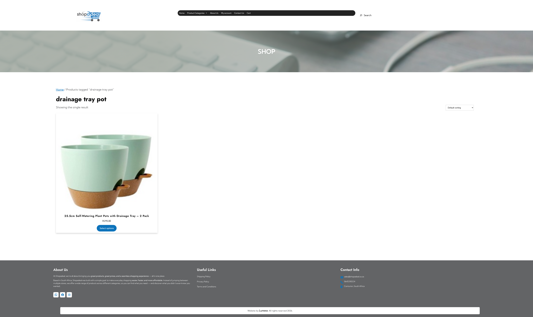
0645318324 (349, 281)
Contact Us (239, 13)
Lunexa (263, 310)
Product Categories (195, 13)
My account (226, 13)
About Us (214, 13)
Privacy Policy (203, 281)
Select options (107, 228)
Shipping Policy (203, 276)
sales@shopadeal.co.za (354, 276)
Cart (249, 13)
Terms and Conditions (206, 286)
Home (181, 13)
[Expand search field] (365, 15)
